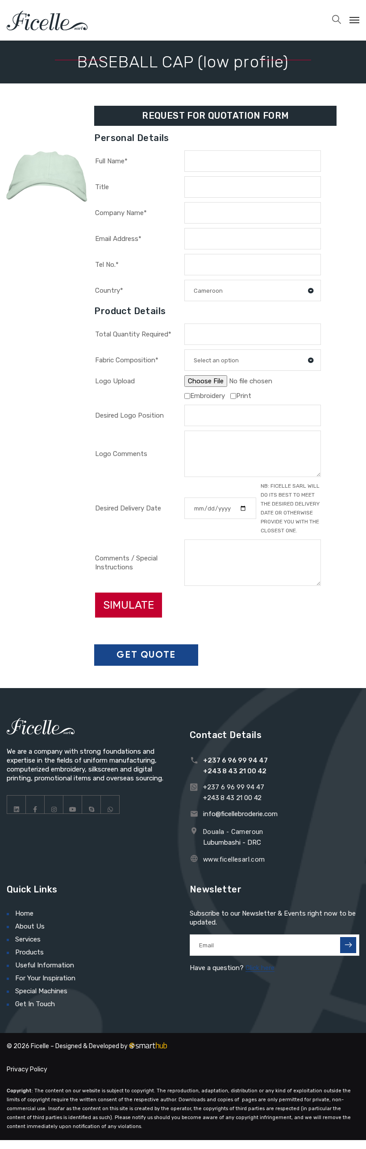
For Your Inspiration (45, 978)
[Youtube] (72, 804)
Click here (259, 968)
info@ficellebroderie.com (240, 814)
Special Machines (41, 991)
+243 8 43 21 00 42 (234, 771)
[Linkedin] (16, 804)
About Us (30, 926)
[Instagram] (54, 804)
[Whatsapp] (110, 804)
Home (24, 913)
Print (243, 396)
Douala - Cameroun (233, 832)
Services (28, 939)
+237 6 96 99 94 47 (235, 760)
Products (29, 952)
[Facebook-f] (35, 804)
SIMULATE (128, 605)
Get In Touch (35, 1004)
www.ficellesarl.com (234, 859)
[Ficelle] (47, 20)
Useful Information (44, 965)
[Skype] (91, 804)
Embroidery (207, 396)
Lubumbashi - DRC (232, 842)
